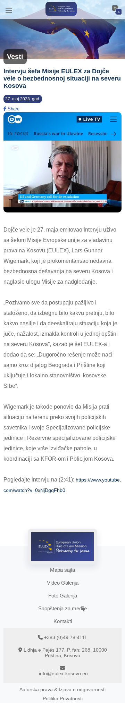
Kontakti (62, 621)
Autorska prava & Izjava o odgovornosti (62, 689)
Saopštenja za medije (62, 608)
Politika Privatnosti (63, 698)
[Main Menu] (8, 9)
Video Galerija (62, 583)
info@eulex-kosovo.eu (63, 673)
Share (12, 108)
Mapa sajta (62, 570)
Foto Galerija (62, 596)
